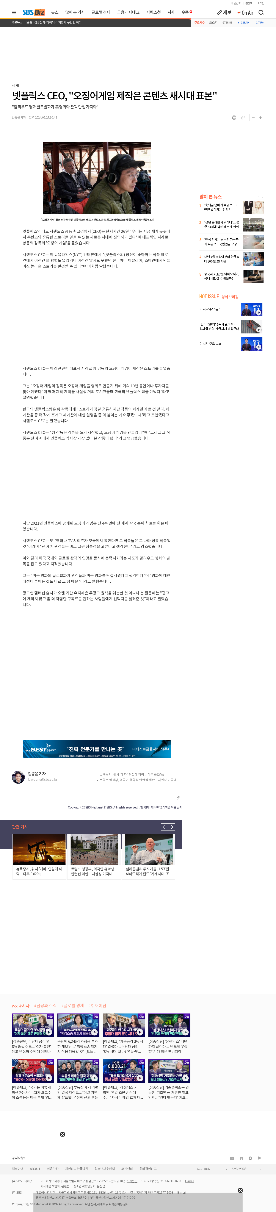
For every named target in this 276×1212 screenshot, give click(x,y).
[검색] (261, 12)
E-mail (189, 1181)
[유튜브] (232, 1158)
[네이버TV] (259, 1158)
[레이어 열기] (15, 12)
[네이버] (241, 1158)
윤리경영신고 (148, 1169)
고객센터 (127, 1169)
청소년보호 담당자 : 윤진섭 (89, 1186)
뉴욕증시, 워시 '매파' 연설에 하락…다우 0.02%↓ (132, 775)
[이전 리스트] (164, 827)
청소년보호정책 (104, 1169)
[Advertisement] (32, 1163)
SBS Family (203, 1169)
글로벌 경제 (100, 12)
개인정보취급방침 (76, 1169)
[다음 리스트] (171, 827)
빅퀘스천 (153, 12)
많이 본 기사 (75, 12)
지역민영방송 (239, 1169)
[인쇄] (234, 117)
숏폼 (184, 11)
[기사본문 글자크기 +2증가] (260, 117)
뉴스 (54, 12)
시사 (171, 12)
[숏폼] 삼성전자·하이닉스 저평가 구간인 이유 (54, 22)
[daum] (250, 1158)
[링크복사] (242, 117)
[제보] (224, 12)
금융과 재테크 (128, 12)
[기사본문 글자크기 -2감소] (253, 117)
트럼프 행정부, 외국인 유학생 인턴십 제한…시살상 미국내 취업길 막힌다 (140, 780)
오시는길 (132, 1181)
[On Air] (245, 12)
